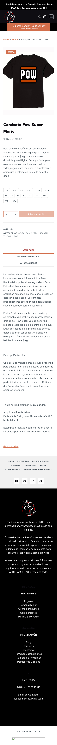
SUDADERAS (30, 465)
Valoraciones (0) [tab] (28, 263)
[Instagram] (16, 481)
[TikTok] (33, 481)
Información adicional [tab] (28, 256)
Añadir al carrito (36, 214)
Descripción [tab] (28, 250)
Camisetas (32, 233)
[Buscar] (39, 17)
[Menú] (51, 16)
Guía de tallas (10, 446)
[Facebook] (24, 481)
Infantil (43, 233)
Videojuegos (10, 236)
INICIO (11, 461)
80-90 (21, 233)
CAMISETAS (16, 465)
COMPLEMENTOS (12, 469)
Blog (28, 642)
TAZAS (43, 465)
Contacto (28, 650)
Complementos (28, 612)
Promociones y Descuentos (38, 469)
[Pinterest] (41, 481)
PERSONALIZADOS (40, 461)
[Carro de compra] (44, 16)
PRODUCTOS (23, 461)
